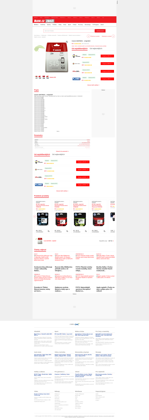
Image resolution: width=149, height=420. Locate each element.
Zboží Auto (57, 406)
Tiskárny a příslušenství (62, 35)
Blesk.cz (98, 254)
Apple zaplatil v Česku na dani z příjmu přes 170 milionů (105, 289)
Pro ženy (80, 24)
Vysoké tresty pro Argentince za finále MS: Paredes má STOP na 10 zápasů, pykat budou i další (64, 339)
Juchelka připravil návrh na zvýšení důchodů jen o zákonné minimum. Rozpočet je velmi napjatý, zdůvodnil (84, 359)
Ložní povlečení (78, 406)
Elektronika (44, 35)
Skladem (84, 54)
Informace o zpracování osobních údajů (106, 416)
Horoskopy (88, 24)
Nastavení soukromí (72, 417)
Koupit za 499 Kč (107, 79)
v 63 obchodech (95, 231)
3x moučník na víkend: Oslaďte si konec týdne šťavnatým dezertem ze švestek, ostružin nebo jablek (104, 361)
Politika (55, 24)
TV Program (96, 24)
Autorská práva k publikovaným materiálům (69, 416)
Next (114, 216)
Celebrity (42, 24)
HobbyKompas (57, 403)
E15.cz (35, 254)
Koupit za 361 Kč (107, 56)
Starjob (97, 393)
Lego (76, 398)
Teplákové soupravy (79, 403)
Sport (69, 24)
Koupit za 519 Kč (107, 71)
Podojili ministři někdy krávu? (39, 401)
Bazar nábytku (78, 408)
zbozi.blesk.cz (37, 35)
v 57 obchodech (76, 231)
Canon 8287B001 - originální (81, 41)
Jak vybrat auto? (58, 409)
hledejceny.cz (57, 393)
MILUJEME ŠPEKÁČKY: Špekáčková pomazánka (105, 342)
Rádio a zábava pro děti (100, 397)
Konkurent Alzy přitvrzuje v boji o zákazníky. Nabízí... (43, 268)
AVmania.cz (37, 274)
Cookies (66, 417)
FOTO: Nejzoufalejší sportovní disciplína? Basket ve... (83, 289)
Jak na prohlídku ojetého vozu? (60, 401)
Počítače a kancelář (52, 35)
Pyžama (76, 400)
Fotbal (74, 24)
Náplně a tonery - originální (40, 37)
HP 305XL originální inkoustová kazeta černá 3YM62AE (79, 206)
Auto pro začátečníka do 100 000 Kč (61, 404)
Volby (60, 24)
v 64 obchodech (58, 231)
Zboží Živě (57, 395)
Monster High (77, 395)
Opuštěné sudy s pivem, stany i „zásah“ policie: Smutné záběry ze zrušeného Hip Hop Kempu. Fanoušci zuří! (43, 342)
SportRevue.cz (80, 254)
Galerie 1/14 (53, 77)
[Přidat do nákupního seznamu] (66, 41)
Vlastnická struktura (80, 417)
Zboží (102, 24)
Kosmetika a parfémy (79, 401)
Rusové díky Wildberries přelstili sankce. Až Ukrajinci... (63, 268)
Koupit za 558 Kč (107, 63)
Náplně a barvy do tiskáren (74, 35)
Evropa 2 (97, 400)
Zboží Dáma (57, 398)
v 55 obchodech (39, 231)
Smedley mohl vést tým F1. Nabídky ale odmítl (43, 360)
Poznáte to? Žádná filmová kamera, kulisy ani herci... (42, 289)
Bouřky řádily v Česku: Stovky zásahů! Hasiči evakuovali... (104, 268)
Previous (34, 216)
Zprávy (49, 24)
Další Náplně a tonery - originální (41, 202)
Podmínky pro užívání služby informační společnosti (88, 416)
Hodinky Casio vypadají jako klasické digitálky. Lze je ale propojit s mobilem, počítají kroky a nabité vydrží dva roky (64, 361)
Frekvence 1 (98, 398)
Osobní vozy (57, 397)
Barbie (76, 397)
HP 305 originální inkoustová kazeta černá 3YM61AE (42, 206)
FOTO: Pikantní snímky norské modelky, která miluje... (84, 268)
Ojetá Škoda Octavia (58, 408)
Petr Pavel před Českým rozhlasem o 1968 (42, 399)
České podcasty (99, 395)
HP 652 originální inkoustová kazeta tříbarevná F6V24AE (97, 206)
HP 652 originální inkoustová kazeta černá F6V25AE (61, 206)
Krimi (64, 24)
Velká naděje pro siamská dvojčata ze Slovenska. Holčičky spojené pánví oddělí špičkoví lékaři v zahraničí (105, 339)
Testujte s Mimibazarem (79, 393)
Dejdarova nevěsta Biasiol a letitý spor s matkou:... (62, 289)
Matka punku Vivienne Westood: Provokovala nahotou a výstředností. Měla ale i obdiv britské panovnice (43, 338)
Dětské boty (77, 404)
